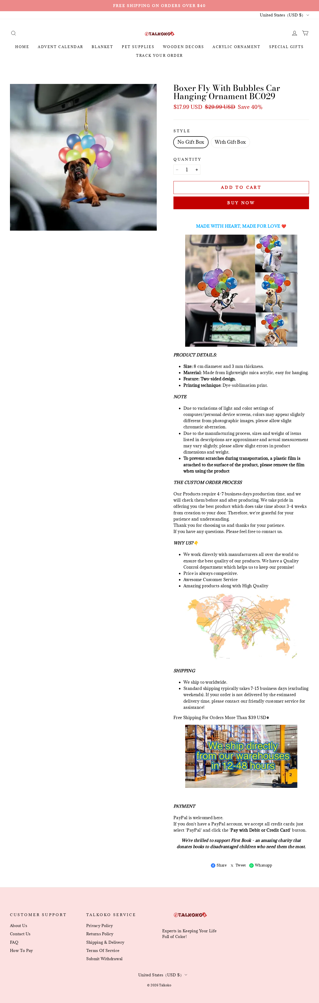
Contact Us (20, 933)
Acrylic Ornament (237, 47)
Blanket (102, 47)
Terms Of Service (103, 950)
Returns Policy (100, 933)
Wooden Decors (183, 47)
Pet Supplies (138, 47)
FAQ (14, 942)
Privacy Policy (99, 925)
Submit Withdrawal (104, 958)
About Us (18, 925)
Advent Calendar (60, 47)
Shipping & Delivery (105, 942)
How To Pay (21, 950)
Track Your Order (159, 55)
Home (22, 47)
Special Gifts (286, 47)
